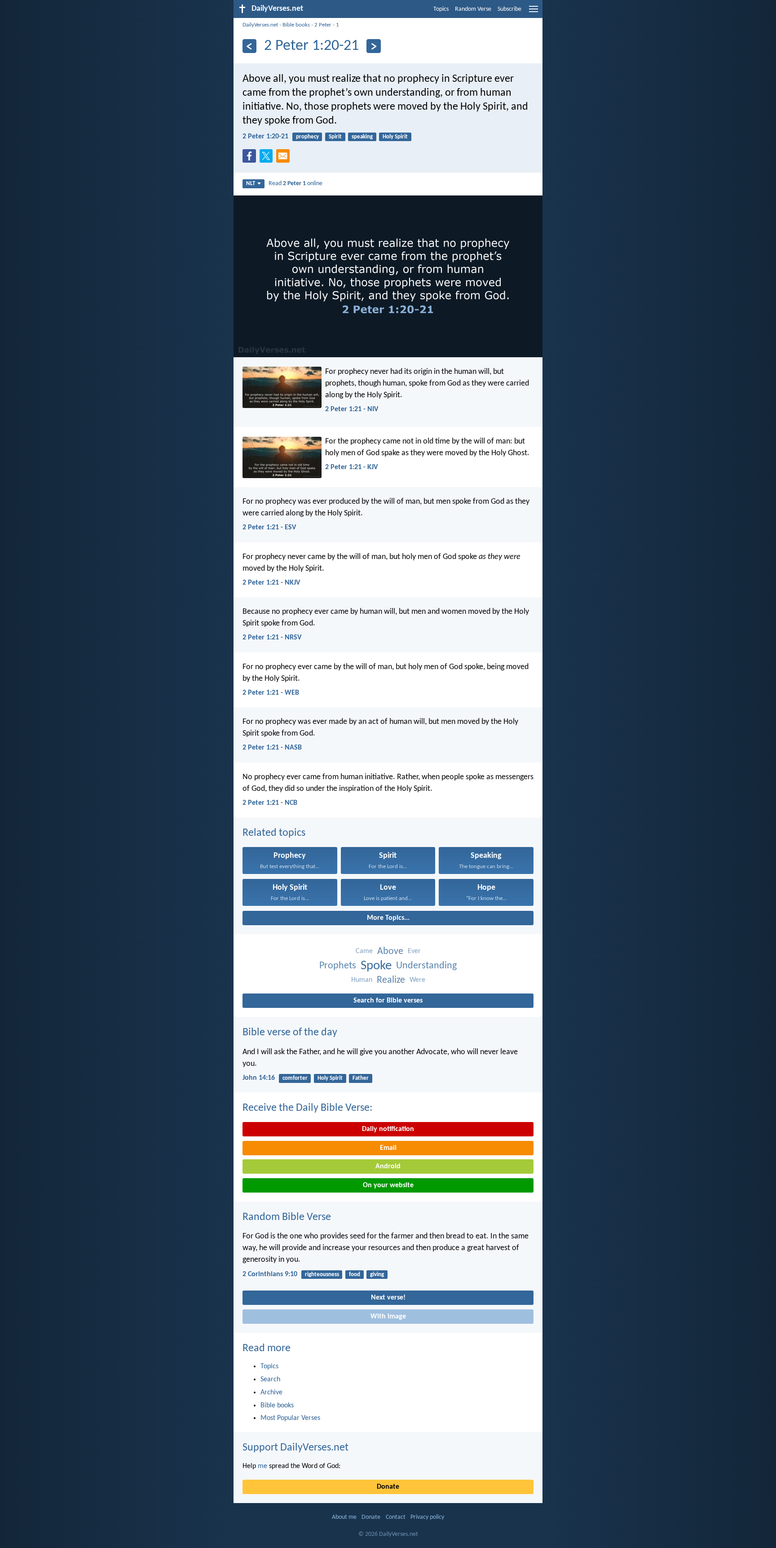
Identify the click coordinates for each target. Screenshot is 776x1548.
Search (270, 1379)
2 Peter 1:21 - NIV (351, 409)
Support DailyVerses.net (295, 1447)
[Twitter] (268, 158)
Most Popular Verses (290, 1418)
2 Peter (322, 25)
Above (390, 951)
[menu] (533, 12)
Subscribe (509, 9)
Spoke (376, 965)
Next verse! (388, 1297)
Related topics (273, 833)
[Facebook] (251, 158)
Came (364, 951)
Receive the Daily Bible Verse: (307, 1108)
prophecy (307, 137)
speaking (362, 137)
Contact (396, 1517)
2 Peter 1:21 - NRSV (271, 637)
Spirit (335, 137)
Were (417, 980)
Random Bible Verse (286, 1217)
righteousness (322, 1274)
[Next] (373, 46)
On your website (388, 1185)
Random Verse (473, 9)
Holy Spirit (395, 137)
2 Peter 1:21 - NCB (269, 803)
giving (377, 1274)
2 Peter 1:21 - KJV (351, 467)
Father (361, 1078)
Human (361, 980)
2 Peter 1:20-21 (265, 136)
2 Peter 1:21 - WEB (270, 692)
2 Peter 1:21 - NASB (272, 747)
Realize (391, 980)
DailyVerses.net (260, 25)
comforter (295, 1078)
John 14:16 (258, 1078)
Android (388, 1166)
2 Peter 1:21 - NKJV (271, 582)
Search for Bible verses (388, 1000)
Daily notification (388, 1129)
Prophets (337, 966)
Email (388, 1148)
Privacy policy (427, 1517)
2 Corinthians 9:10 (269, 1274)
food (354, 1274)
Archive (271, 1392)
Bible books (296, 25)
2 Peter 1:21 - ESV (269, 527)
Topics (441, 9)
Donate (388, 1486)
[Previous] (249, 46)
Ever (414, 951)
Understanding (426, 966)
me (262, 1466)
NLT (250, 183)
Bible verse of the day (289, 1032)
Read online (295, 183)
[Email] (284, 158)
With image (388, 1316)
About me (344, 1517)
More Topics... (388, 918)
